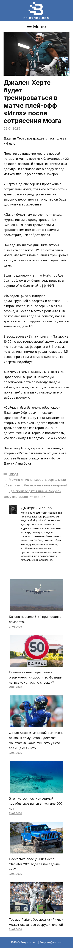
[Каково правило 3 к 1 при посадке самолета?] (36, 608)
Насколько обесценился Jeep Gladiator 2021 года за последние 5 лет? (36, 864)
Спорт (13, 474)
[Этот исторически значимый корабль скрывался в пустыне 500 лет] (36, 790)
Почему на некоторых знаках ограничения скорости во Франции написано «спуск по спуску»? (36, 677)
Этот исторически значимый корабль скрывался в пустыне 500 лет (35, 804)
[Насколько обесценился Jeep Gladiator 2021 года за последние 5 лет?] (36, 851)
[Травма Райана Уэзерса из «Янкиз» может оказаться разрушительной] (36, 911)
